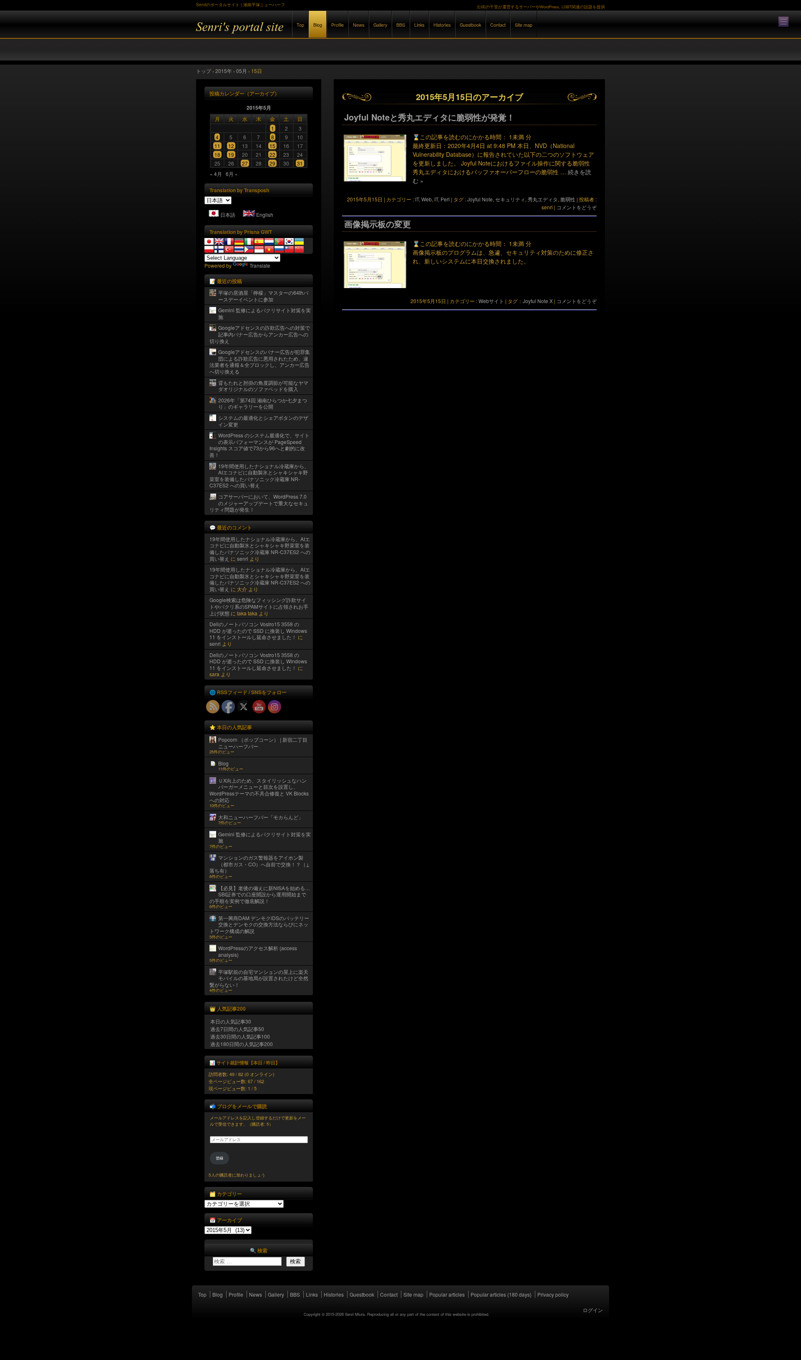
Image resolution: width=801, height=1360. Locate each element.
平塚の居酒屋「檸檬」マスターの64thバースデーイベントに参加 (263, 296)
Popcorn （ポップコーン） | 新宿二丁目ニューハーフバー (262, 743)
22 (272, 154)
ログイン (593, 1309)
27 (245, 163)
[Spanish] (259, 241)
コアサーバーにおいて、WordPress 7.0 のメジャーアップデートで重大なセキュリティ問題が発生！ (258, 503)
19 (231, 154)
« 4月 (216, 173)
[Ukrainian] (299, 241)
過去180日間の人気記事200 (241, 1043)
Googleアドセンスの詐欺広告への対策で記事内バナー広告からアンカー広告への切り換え (259, 334)
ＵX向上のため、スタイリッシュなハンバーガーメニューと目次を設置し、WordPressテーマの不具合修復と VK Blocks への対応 (259, 790)
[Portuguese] (279, 241)
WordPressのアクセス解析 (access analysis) (257, 951)
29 (272, 163)
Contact (498, 25)
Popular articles (447, 1294)
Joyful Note (480, 199)
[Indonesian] (259, 249)
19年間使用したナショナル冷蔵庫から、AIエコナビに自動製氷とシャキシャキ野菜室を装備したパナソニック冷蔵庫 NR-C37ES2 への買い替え (259, 475)
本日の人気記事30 (230, 1021)
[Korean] (289, 241)
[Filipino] (249, 249)
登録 (219, 1158)
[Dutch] (269, 241)
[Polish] (209, 249)
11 (217, 145)
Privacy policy (553, 1294)
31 (300, 163)
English (264, 214)
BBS (400, 25)
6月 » (232, 173)
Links (419, 25)
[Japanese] (209, 241)
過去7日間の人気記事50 (237, 1028)
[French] (229, 241)
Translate (259, 265)
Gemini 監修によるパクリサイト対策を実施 (264, 313)
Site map (523, 25)
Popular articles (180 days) (501, 1294)
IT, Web (423, 199)
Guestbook (470, 25)
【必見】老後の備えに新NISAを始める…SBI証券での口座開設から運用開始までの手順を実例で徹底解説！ (259, 894)
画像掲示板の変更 (377, 224)
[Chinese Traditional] (289, 249)
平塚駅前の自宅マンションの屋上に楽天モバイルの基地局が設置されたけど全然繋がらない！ (258, 978)
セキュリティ (510, 199)
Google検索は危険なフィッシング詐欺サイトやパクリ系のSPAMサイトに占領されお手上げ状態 (258, 606)
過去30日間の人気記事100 (240, 1036)
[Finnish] (219, 249)
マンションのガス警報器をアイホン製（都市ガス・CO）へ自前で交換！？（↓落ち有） (259, 864)
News (358, 25)
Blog (317, 25)
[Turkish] (229, 249)
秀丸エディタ (543, 199)
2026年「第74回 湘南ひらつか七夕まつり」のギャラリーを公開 (262, 403)
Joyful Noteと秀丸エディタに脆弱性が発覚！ (429, 117)
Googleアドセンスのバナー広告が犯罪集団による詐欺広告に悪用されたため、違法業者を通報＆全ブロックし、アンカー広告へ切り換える (259, 361)
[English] (219, 241)
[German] (239, 241)
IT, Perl (442, 199)
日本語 (227, 214)
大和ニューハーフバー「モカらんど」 (260, 817)
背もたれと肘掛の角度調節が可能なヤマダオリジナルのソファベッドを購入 (263, 386)
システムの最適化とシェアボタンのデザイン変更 (263, 421)
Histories (442, 25)
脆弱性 (567, 199)
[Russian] (279, 249)
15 (272, 145)
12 (231, 145)
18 (217, 154)
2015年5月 (259, 107)
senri (242, 558)
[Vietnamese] (269, 249)
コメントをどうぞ (577, 207)
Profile (337, 25)
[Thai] (239, 249)
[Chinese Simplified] (299, 249)
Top (300, 25)
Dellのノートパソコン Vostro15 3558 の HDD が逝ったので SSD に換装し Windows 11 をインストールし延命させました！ (258, 630)
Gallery (380, 25)
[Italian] (249, 241)
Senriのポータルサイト (288, 32)
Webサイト (491, 300)
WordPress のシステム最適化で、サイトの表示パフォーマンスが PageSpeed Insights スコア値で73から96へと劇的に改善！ (259, 445)
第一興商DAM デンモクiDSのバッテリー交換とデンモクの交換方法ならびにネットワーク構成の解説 (259, 924)
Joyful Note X (538, 300)
